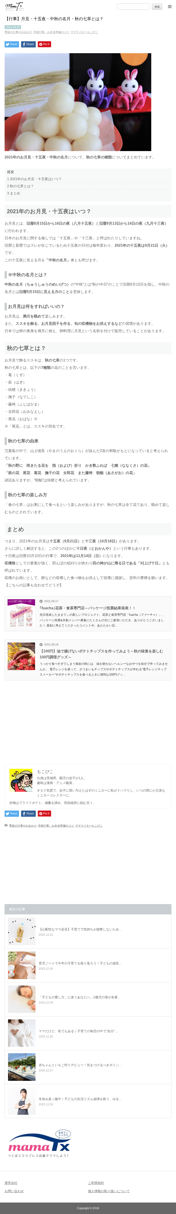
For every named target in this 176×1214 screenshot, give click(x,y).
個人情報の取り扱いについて (109, 1191)
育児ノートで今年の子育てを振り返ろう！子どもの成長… (80, 963)
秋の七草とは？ (20, 186)
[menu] (169, 6)
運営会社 (11, 1183)
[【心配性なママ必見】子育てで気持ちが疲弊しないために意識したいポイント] (22, 931)
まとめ (13, 193)
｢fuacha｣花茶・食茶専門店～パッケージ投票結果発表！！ (88, 608)
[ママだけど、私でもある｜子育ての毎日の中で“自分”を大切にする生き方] (22, 1033)
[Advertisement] (88, 720)
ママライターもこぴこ (84, 32)
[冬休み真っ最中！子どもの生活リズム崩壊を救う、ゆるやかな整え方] (22, 1101)
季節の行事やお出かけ (18, 32)
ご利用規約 (96, 1183)
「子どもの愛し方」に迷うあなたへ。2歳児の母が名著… (80, 997)
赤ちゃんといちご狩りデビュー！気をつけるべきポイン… (80, 1065)
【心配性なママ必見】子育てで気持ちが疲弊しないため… (80, 929)
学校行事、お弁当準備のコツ (51, 32)
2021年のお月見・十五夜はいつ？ (34, 179)
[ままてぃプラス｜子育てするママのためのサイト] (14, 6)
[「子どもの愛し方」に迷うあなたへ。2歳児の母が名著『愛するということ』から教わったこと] (22, 999)
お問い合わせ (14, 1191)
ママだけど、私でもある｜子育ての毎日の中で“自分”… (78, 1031)
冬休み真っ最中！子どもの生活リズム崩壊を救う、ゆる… (80, 1099)
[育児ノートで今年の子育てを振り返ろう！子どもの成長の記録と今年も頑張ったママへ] (22, 965)
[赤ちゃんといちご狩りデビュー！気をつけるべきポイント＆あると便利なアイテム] (22, 1067)
